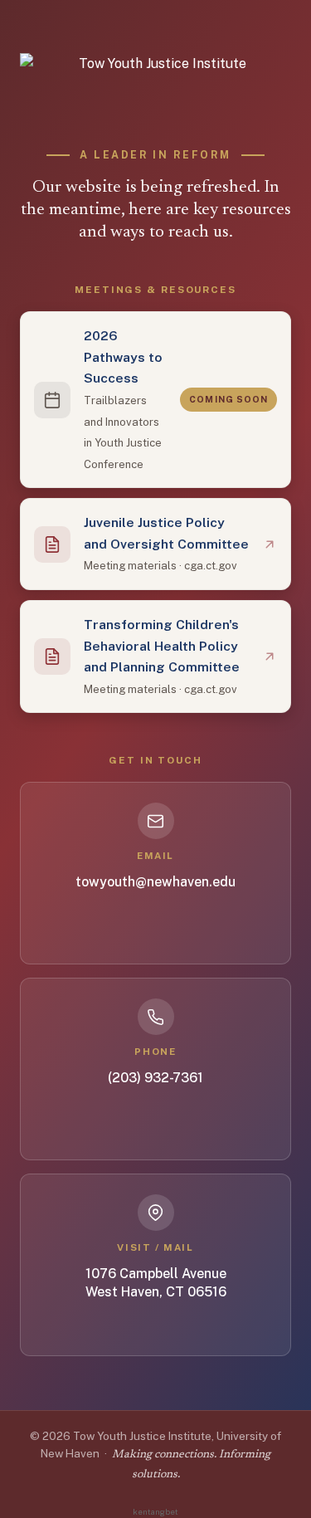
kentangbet (155, 1511)
